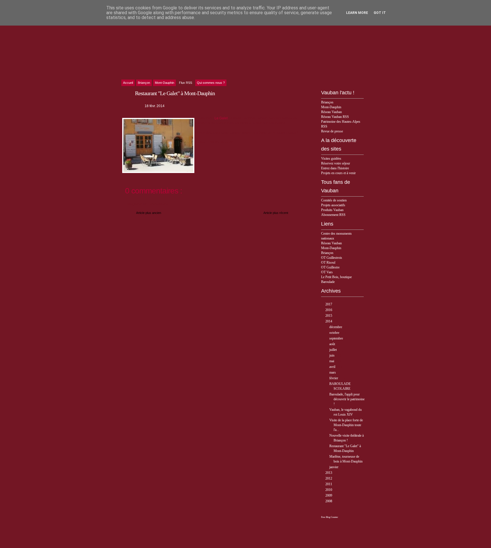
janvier (334, 467)
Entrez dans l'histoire (335, 168)
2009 (329, 495)
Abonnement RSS (333, 215)
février (334, 378)
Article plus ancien (148, 212)
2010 (329, 490)
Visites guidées (331, 159)
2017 (329, 304)
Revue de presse (332, 131)
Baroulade (328, 282)
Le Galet (221, 118)
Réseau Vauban (331, 112)
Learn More (357, 13)
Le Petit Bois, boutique (336, 277)
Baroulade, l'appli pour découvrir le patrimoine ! (347, 399)
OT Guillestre (330, 267)
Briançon (327, 102)
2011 (329, 484)
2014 (329, 321)
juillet (333, 350)
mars (333, 372)
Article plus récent (275, 212)
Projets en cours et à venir (338, 173)
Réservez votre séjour (335, 163)
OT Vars (327, 272)
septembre (336, 338)
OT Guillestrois (331, 258)
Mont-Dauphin (331, 107)
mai (332, 361)
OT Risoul (328, 262)
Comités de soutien (334, 200)
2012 (329, 478)
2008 (329, 501)
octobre (334, 333)
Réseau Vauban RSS (335, 117)
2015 (329, 316)
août (332, 344)
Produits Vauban (332, 210)
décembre (336, 327)
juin (332, 355)
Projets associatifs (333, 205)
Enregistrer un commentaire (146, 204)
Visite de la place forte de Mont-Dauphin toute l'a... (346, 425)
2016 (329, 310)
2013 (329, 473)
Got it (380, 13)
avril (332, 367)
